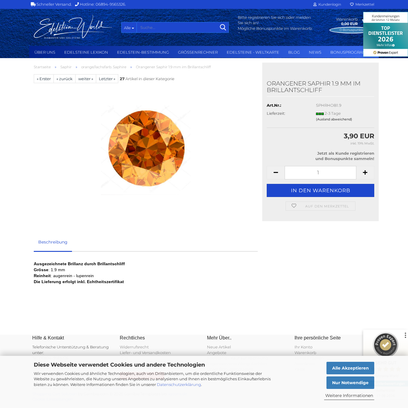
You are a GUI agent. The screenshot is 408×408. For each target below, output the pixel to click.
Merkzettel (364, 4)
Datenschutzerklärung (179, 384)
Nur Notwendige (350, 382)
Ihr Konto (303, 347)
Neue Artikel (219, 347)
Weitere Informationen (349, 395)
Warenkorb (305, 352)
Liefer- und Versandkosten (145, 352)
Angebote (216, 352)
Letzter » (107, 78)
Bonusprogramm (349, 52)
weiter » (85, 78)
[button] (276, 172)
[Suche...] (223, 27)
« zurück (64, 78)
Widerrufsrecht (134, 347)
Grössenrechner (198, 52)
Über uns (44, 52)
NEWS (315, 52)
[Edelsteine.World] (73, 27)
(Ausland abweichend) (334, 119)
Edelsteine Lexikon (86, 52)
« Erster (44, 78)
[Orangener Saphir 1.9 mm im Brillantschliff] (146, 150)
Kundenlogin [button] (329, 4)
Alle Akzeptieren (350, 368)
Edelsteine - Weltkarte (253, 52)
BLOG (294, 52)
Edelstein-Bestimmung (143, 52)
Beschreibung (53, 242)
